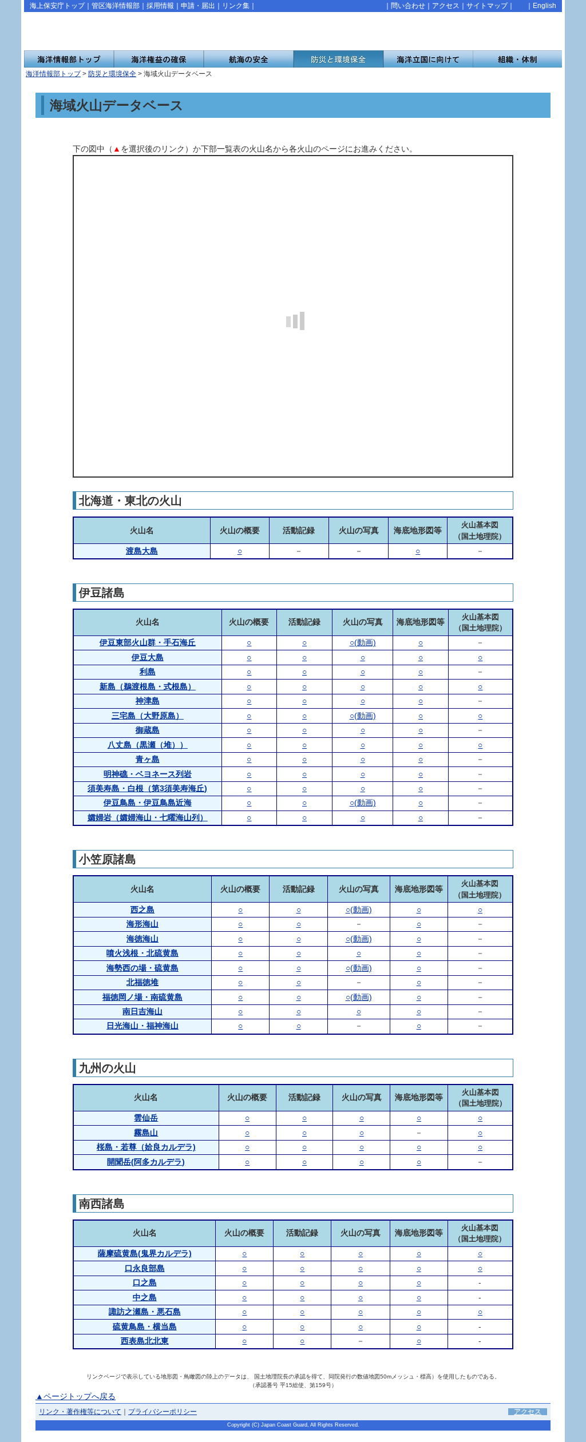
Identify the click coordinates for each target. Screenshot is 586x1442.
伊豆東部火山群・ (148, 642)
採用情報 (160, 5)
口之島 (145, 1282)
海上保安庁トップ (57, 5)
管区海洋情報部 (116, 5)
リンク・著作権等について (80, 1411)
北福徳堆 (142, 982)
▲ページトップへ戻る (75, 1396)
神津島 (148, 700)
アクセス (446, 5)
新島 (148, 686)
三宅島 (148, 715)
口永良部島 (145, 1268)
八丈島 (148, 744)
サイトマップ (487, 5)
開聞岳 (146, 1161)
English (544, 5)
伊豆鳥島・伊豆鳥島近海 (148, 802)
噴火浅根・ (142, 953)
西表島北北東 (145, 1340)
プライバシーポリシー (162, 1411)
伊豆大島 (148, 657)
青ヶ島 (148, 759)
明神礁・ (148, 773)
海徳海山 (142, 938)
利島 (148, 671)
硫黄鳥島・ (145, 1326)
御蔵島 (148, 729)
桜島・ (146, 1146)
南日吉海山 (142, 1011)
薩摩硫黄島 (145, 1253)
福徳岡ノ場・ (142, 997)
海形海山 (142, 923)
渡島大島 (142, 550)
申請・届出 (198, 5)
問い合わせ (408, 5)
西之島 (142, 909)
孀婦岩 (148, 817)
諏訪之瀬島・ (145, 1311)
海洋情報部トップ (53, 73)
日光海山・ (142, 1025)
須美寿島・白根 (147, 788)
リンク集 (236, 5)
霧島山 (146, 1132)
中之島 (145, 1297)
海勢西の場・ (142, 967)
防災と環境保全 (112, 73)
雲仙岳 (146, 1117)
